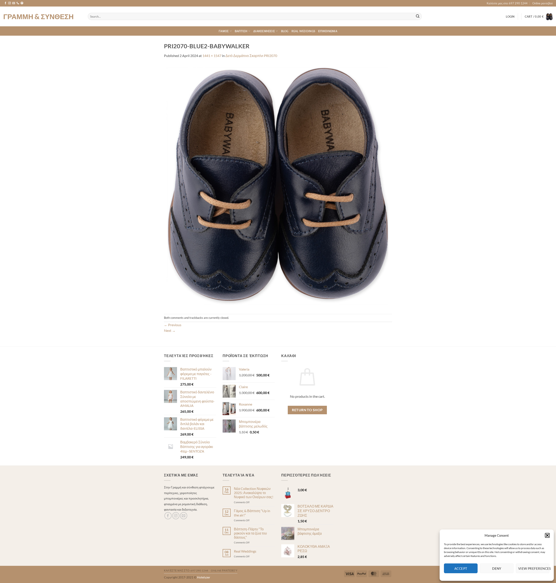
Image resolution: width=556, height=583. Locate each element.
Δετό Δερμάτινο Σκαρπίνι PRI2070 (251, 55)
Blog (284, 31)
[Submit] (417, 16)
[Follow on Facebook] (5, 3)
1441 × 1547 (211, 55)
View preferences (533, 568)
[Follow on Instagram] (9, 3)
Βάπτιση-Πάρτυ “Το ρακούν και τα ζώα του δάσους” (250, 533)
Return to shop (307, 410)
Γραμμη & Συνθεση (38, 16)
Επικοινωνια (327, 31)
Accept (460, 568)
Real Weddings (303, 31)
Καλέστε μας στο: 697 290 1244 (507, 3)
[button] (547, 535)
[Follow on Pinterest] (22, 3)
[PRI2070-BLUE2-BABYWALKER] (278, 186)
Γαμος (224, 31)
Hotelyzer (203, 577)
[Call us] (18, 3)
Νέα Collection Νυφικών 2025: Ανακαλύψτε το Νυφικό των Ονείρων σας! (253, 492)
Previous (172, 325)
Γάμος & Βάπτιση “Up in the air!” (252, 513)
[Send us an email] (13, 3)
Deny (496, 568)
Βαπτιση (241, 31)
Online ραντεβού (542, 3)
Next (169, 330)
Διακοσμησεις (264, 31)
